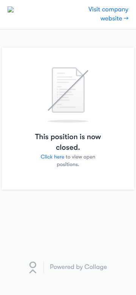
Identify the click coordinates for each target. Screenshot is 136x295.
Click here (53, 157)
